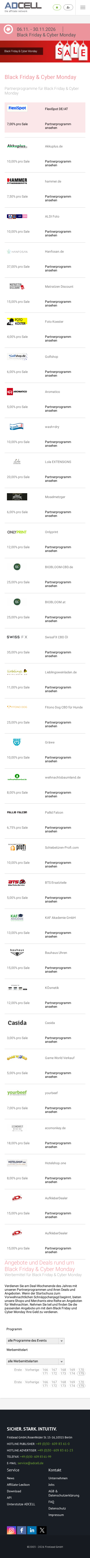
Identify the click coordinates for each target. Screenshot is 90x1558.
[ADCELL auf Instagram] (11, 1530)
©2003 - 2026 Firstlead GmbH (45, 1546)
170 (81, 1370)
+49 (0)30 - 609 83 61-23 (55, 1450)
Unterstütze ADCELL (21, 1504)
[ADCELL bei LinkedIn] (31, 1530)
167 (54, 1370)
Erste (18, 1370)
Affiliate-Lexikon (18, 1485)
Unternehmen (58, 1478)
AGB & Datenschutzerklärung (63, 1493)
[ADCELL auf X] (42, 1530)
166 (45, 1370)
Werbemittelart (17, 1350)
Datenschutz (57, 1508)
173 (63, 1373)
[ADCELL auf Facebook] (21, 1530)
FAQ (51, 1502)
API (9, 1498)
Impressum (56, 1515)
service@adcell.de (30, 1463)
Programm (14, 1329)
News (10, 1478)
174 (72, 1373)
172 (54, 1373)
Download (14, 1491)
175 (81, 1373)
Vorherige (32, 1370)
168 (63, 1370)
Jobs (51, 1485)
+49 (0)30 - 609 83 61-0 (53, 1444)
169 (72, 1370)
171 (45, 1373)
